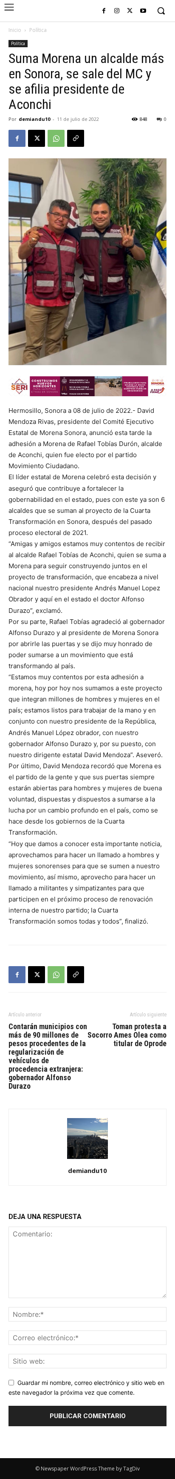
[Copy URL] (75, 138)
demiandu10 (34, 119)
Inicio (14, 30)
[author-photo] (87, 1158)
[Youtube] (143, 11)
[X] (129, 11)
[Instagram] (117, 11)
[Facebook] (103, 11)
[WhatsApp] (56, 138)
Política (38, 30)
